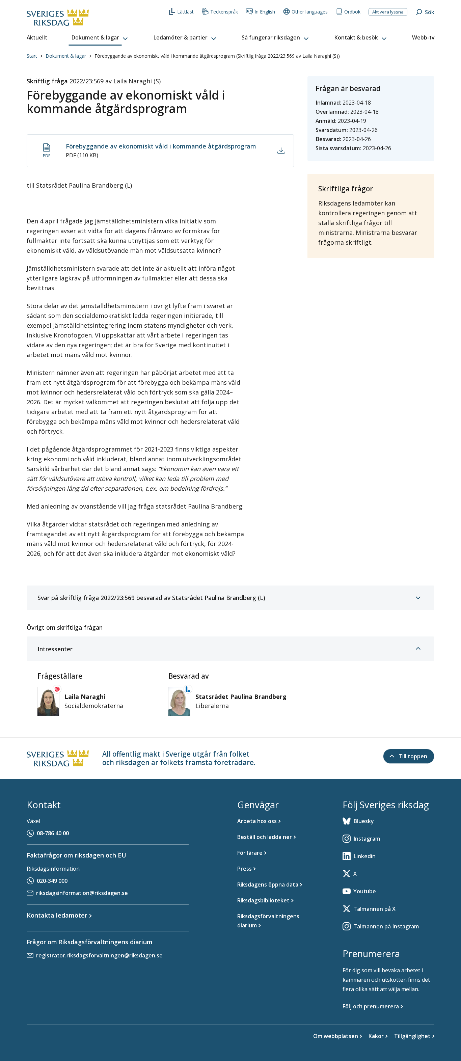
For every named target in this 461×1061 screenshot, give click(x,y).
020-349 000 (52, 881)
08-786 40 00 (53, 833)
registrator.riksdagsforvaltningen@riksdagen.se (99, 955)
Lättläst (185, 11)
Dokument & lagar (66, 56)
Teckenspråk (224, 11)
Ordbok (352, 11)
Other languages (310, 11)
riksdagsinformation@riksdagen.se (82, 893)
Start (32, 56)
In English (264, 11)
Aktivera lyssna (388, 12)
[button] (100, 38)
